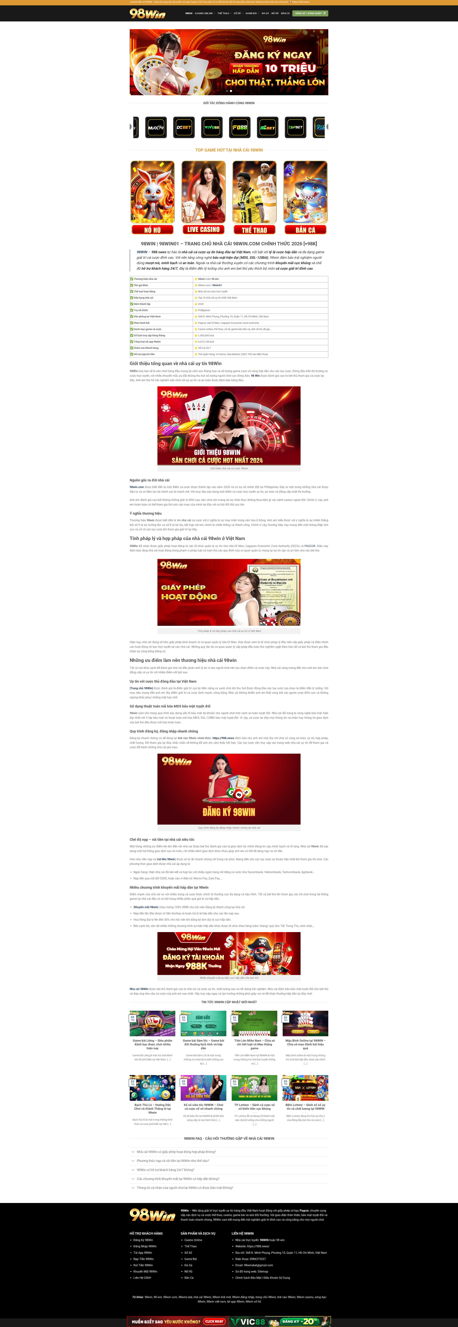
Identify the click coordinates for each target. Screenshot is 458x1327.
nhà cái (186, 520)
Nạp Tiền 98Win (143, 1259)
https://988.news (223, 738)
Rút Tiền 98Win (143, 1265)
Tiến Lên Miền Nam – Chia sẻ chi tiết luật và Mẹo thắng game (254, 1044)
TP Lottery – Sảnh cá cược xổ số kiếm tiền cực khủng (254, 1107)
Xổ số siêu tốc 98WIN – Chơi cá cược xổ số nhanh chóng (203, 1107)
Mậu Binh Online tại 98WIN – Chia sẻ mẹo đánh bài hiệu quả (306, 1044)
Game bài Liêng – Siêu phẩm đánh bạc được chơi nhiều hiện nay (152, 1044)
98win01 (217, 285)
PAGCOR (309, 546)
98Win (188, 13)
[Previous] (138, 62)
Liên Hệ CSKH (142, 1277)
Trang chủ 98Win (141, 688)
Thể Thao (223, 13)
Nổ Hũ (275, 13)
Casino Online (204, 13)
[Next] (320, 62)
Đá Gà (265, 13)
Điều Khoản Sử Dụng (277, 1277)
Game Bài (251, 13)
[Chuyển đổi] (133, 1152)
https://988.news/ (258, 1246)
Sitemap (263, 1271)
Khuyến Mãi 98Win (145, 1271)
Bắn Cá (285, 13)
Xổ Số (237, 13)
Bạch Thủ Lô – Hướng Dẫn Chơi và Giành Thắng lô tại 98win (152, 1108)
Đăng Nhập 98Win (145, 1246)
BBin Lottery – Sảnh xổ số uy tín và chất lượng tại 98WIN (305, 1107)
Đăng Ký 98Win (143, 1240)
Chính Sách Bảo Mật (248, 1277)
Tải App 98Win (142, 1252)
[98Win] (147, 13)
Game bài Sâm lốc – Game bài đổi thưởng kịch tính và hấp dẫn (203, 1044)
